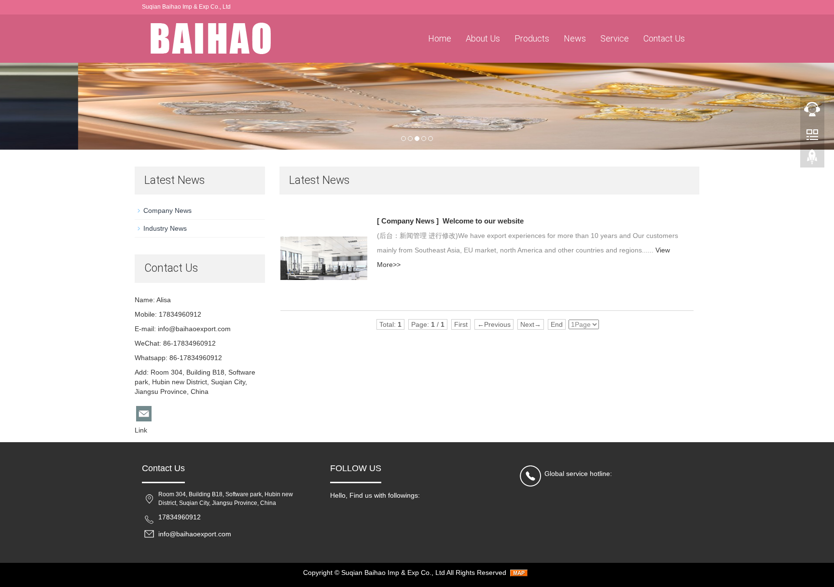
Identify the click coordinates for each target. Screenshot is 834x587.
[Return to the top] (812, 160)
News (575, 38)
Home (439, 38)
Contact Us (664, 38)
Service (614, 38)
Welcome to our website (483, 221)
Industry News (165, 228)
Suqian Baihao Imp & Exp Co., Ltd (393, 572)
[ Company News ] (408, 221)
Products (531, 38)
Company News (167, 210)
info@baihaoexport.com (194, 329)
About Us (483, 38)
